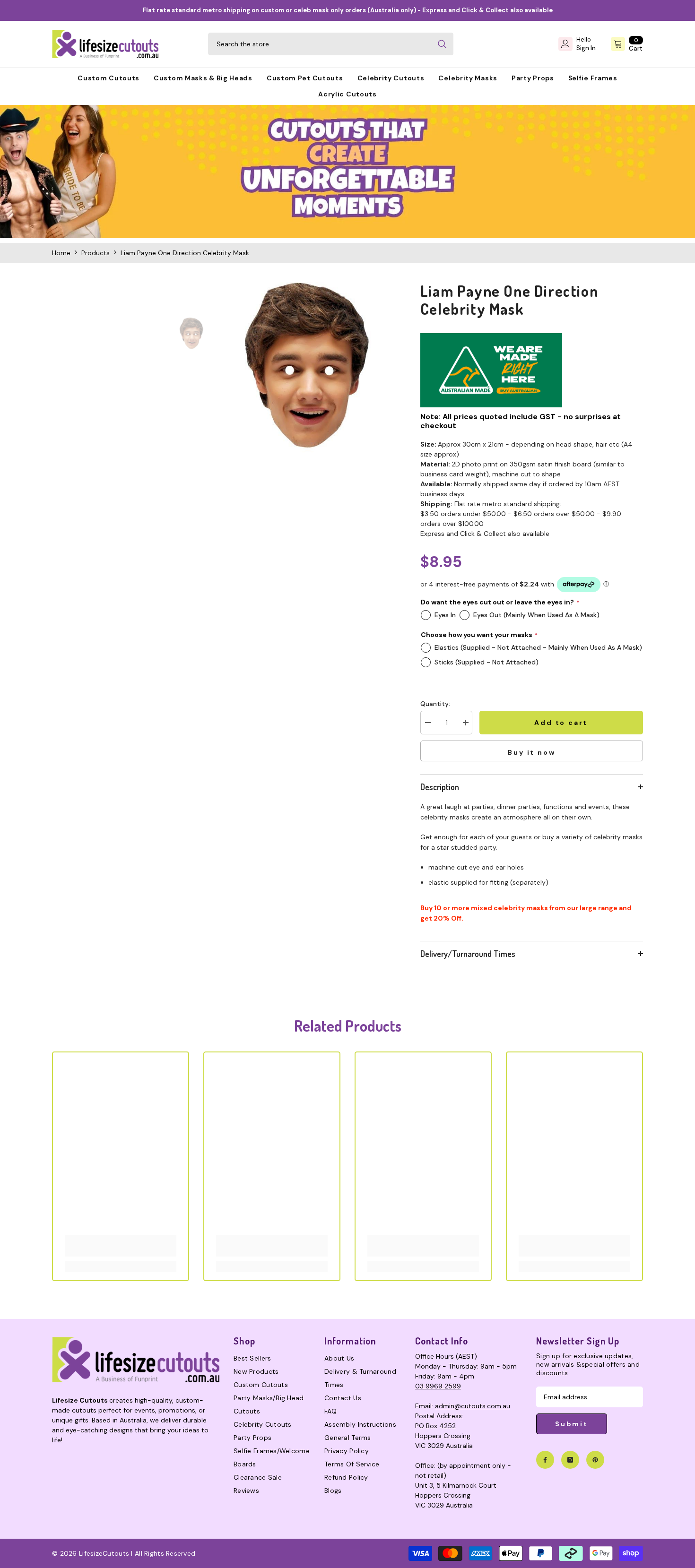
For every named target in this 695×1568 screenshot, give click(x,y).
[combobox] (319, 44)
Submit (571, 1424)
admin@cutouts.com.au (472, 1406)
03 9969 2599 (438, 1386)
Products (95, 253)
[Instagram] (570, 1460)
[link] (347, 171)
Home (61, 253)
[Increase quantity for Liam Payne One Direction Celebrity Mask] (465, 722)
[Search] (330, 44)
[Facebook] (545, 1460)
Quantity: (435, 703)
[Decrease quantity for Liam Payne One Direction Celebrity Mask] (427, 722)
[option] (307, 368)
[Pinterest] (595, 1460)
